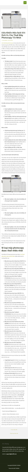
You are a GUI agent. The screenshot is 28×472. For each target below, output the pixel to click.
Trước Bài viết (14, 429)
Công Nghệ (4, 40)
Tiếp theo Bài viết (14, 433)
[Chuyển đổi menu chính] (25, 2)
